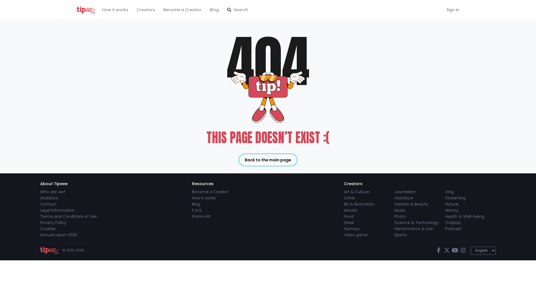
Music (400, 210)
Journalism (405, 192)
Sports (400, 235)
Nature (451, 204)
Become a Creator (182, 10)
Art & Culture (356, 192)
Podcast (453, 229)
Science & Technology (416, 222)
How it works (115, 10)
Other (349, 198)
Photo (400, 216)
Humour (352, 229)
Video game (356, 235)
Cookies (48, 229)
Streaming (455, 198)
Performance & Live (413, 229)
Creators (146, 10)
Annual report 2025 (58, 235)
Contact (48, 204)
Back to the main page (268, 160)
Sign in (452, 10)
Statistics (49, 198)
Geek (349, 222)
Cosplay (453, 222)
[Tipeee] (86, 9)
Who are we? (53, 192)
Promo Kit (201, 216)
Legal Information (57, 210)
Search (240, 10)
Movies (350, 210)
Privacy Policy (53, 222)
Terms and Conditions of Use (68, 216)
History (451, 210)
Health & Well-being (464, 216)
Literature (403, 198)
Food (348, 216)
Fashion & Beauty (411, 204)
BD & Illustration (359, 204)
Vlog (449, 192)
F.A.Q (197, 210)
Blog (214, 10)
